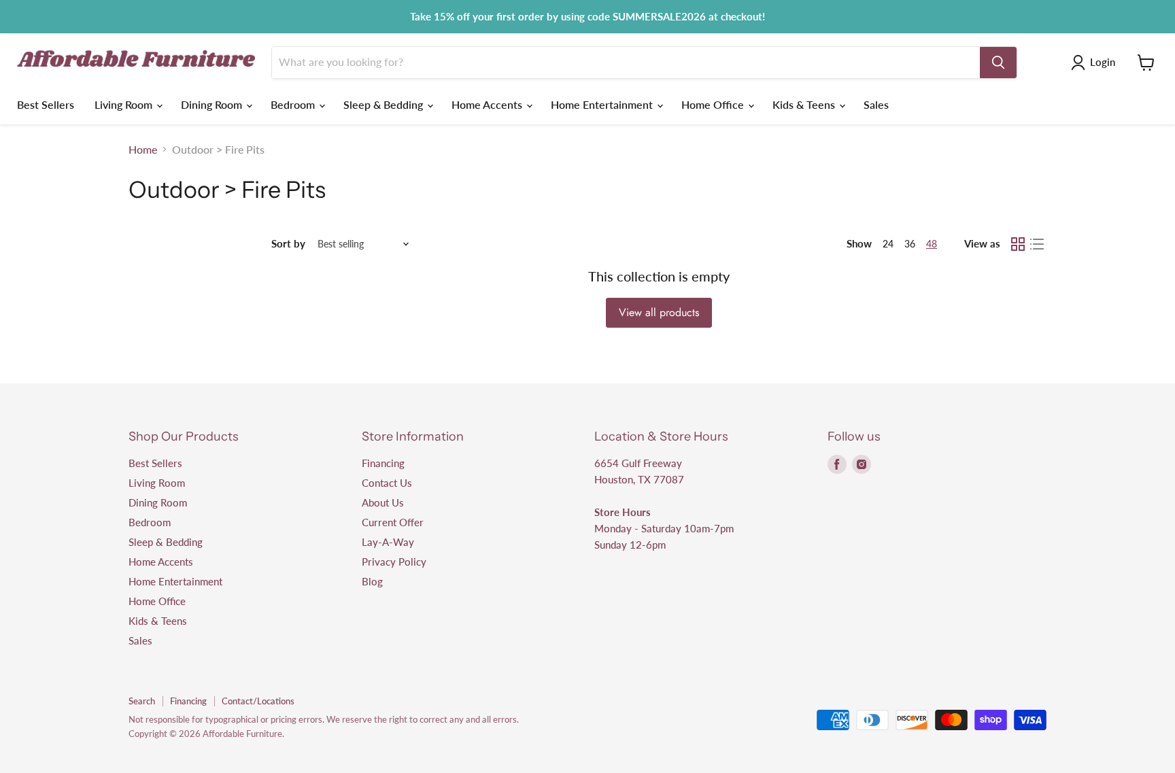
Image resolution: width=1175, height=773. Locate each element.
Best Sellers (45, 104)
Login (1102, 62)
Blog (372, 581)
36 (909, 244)
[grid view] (1017, 244)
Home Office (714, 104)
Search (142, 700)
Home (143, 149)
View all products (659, 312)
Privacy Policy (394, 561)
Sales (876, 104)
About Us (383, 502)
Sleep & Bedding (384, 104)
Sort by (288, 244)
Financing (383, 463)
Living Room (125, 104)
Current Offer (393, 522)
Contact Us (387, 483)
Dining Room (213, 104)
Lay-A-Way (388, 542)
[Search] (998, 62)
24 (888, 244)
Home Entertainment (603, 104)
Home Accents (488, 104)
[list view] (1036, 244)
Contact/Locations (258, 700)
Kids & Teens (805, 104)
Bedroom (294, 104)
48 (931, 244)
